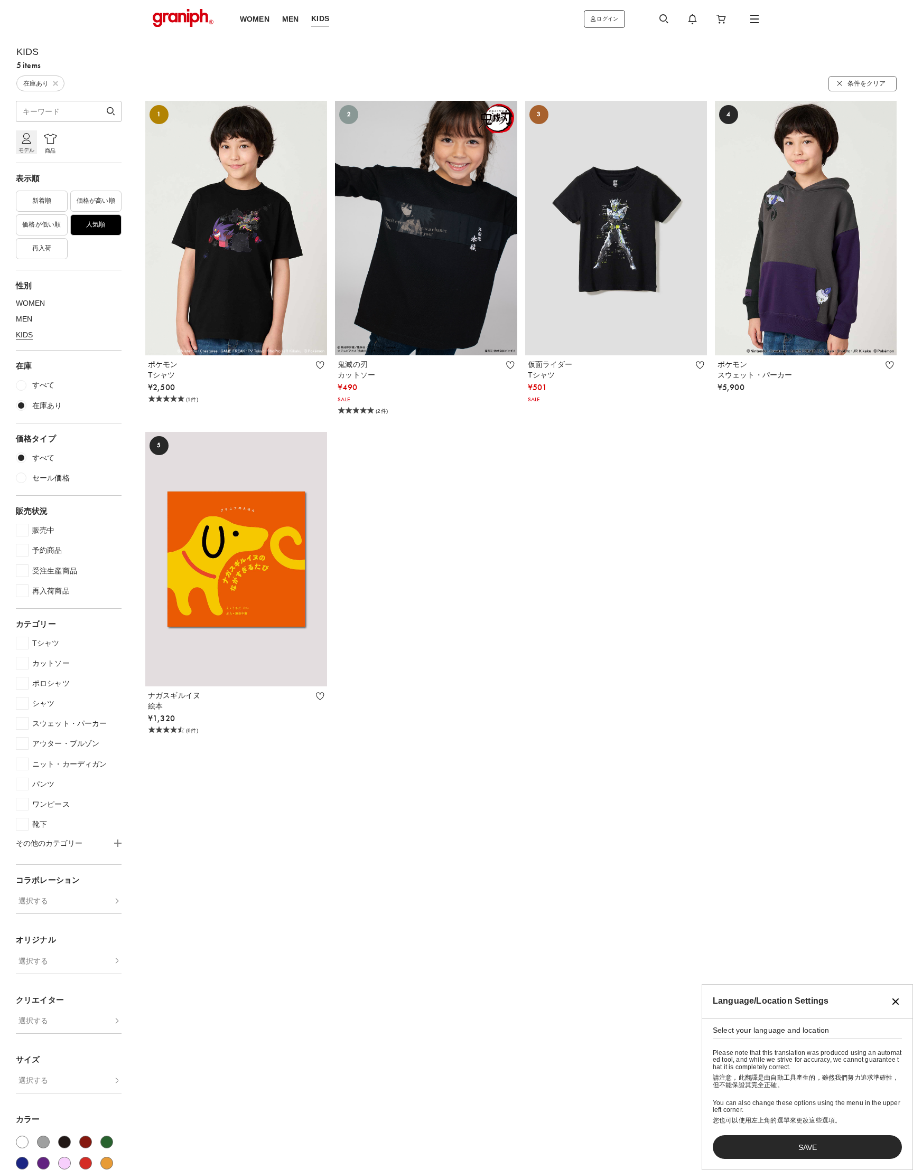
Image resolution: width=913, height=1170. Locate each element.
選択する (33, 901)
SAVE (807, 1147)
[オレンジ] (106, 1163)
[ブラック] (64, 1142)
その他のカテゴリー (49, 843)
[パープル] (43, 1163)
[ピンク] (64, 1163)
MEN (24, 319)
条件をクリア (866, 83)
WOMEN (30, 303)
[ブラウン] (85, 1142)
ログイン (607, 19)
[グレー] (43, 1142)
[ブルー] (22, 1163)
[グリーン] (106, 1142)
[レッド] (85, 1163)
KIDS (24, 335)
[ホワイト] (22, 1142)
